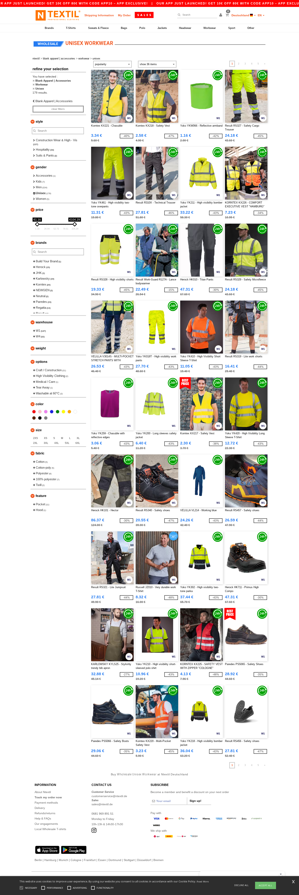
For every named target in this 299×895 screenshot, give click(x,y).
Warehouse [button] (44, 322)
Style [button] (39, 121)
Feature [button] (41, 496)
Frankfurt (90, 860)
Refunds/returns (45, 813)
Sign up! (195, 800)
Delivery (40, 808)
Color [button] (40, 404)
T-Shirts (71, 28)
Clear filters (58, 109)
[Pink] (40, 412)
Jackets (162, 28)
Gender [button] (41, 167)
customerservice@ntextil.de (109, 796)
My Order (124, 15)
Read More (203, 881)
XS (45, 438)
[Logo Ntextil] (58, 15)
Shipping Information (99, 15)
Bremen (158, 860)
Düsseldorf (144, 860)
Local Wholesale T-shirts (50, 829)
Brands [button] (41, 242)
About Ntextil (43, 792)
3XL (46, 443)
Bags (124, 28)
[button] (221, 15)
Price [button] (39, 209)
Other (250, 28)
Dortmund (114, 860)
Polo (142, 28)
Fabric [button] (40, 453)
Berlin (38, 860)
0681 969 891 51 (102, 813)
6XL (77, 443)
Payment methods (46, 802)
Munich (63, 860)
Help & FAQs (43, 818)
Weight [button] (41, 348)
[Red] (34, 412)
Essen (102, 860)
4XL (56, 443)
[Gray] (46, 418)
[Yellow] (63, 412)
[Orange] (69, 412)
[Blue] (51, 412)
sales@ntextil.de (102, 804)
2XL (35, 443)
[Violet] (46, 412)
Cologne (76, 860)
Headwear (185, 28)
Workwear (209, 28)
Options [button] (41, 361)
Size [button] (39, 430)
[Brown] (34, 418)
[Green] (57, 412)
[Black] (40, 418)
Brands (49, 28)
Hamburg (50, 860)
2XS (35, 438)
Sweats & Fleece (98, 28)
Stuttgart (129, 860)
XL (78, 438)
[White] (75, 412)
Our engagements (46, 823)
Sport (231, 28)
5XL (67, 443)
